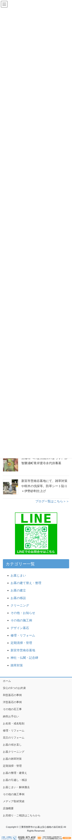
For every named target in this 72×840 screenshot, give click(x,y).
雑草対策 (17, 665)
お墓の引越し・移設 (15, 779)
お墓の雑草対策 (12, 758)
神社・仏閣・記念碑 (26, 657)
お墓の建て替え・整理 (26, 583)
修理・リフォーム (23, 635)
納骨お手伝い (11, 716)
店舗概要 (8, 808)
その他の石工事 (12, 709)
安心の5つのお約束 (14, 687)
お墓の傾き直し (12, 744)
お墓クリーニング (13, 751)
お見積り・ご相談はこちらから (22, 815)
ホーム (7, 680)
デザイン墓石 (20, 628)
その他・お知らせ (23, 612)
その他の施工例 (21, 620)
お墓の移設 (18, 598)
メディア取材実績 (13, 801)
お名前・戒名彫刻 (13, 723)
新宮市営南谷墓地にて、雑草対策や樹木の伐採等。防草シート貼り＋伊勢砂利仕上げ (44, 486)
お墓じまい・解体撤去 (16, 787)
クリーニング (20, 605)
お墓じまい (18, 575)
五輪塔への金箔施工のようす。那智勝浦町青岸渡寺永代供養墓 (44, 460)
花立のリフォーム (13, 737)
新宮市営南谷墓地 (23, 650)
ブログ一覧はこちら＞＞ (52, 501)
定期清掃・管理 (21, 642)
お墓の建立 (18, 590)
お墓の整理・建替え (15, 772)
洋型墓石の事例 (12, 702)
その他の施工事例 (13, 794)
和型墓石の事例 (12, 695)
